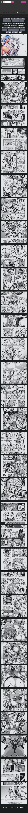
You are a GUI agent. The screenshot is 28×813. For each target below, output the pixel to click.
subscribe (11, 807)
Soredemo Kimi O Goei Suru (19, 15)
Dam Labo (6, 15)
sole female (7, 21)
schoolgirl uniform (19, 23)
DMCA (16, 807)
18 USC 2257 (22, 807)
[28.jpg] (14, 676)
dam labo (15, 32)
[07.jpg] (14, 186)
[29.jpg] (14, 700)
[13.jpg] (14, 326)
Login (23, 2)
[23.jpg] (14, 559)
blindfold (14, 25)
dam (20, 32)
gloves (13, 18)
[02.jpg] (14, 69)
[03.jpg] (14, 92)
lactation (7, 25)
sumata (22, 30)
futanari (20, 25)
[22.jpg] (14, 536)
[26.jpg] (14, 630)
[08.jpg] (14, 209)
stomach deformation (18, 27)
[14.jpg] (14, 349)
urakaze (8, 32)
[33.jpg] (14, 793)
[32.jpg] (14, 770)
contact (5, 807)
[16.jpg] (14, 396)
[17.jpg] (14, 419)
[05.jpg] (14, 139)
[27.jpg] (14, 653)
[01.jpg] (14, 45)
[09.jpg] (14, 232)
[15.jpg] (14, 373)
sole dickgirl (6, 27)
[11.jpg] (14, 279)
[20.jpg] (14, 489)
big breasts (6, 18)
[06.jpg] (14, 162)
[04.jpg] (14, 115)
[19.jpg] (14, 466)
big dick (4, 23)
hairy (9, 23)
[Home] (1, 15)
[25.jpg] (14, 606)
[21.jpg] (14, 513)
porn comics (5, 12)
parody (5, 30)
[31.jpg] (14, 746)
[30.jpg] (14, 723)
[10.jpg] (14, 256)
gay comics (14, 12)
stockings (15, 21)
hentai (22, 21)
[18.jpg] (14, 443)
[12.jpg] (14, 302)
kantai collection (13, 30)
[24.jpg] (14, 583)
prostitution (20, 18)
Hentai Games (22, 12)
